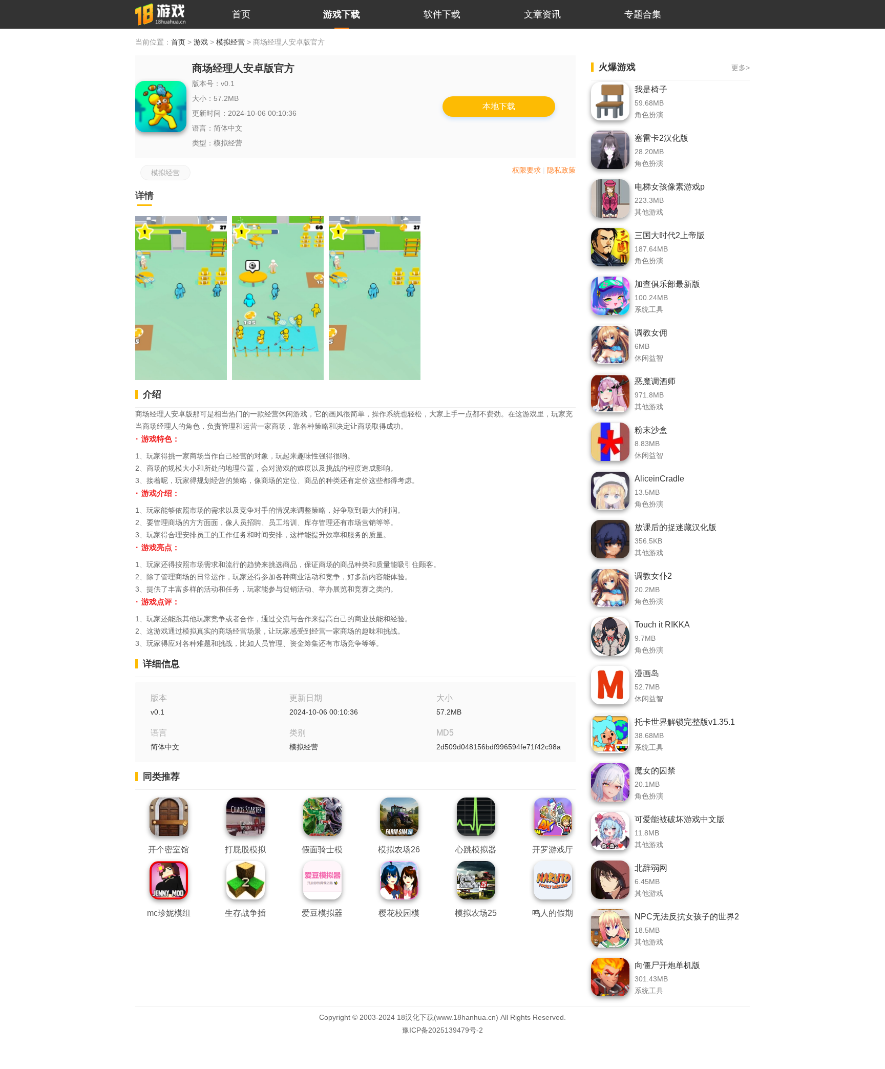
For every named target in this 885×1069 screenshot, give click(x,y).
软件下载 (442, 14)
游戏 (201, 42)
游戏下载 (341, 14)
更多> (740, 68)
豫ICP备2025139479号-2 (442, 1030)
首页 (241, 14)
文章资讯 (542, 14)
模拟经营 (230, 42)
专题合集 (642, 14)
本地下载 (498, 106)
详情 (144, 196)
